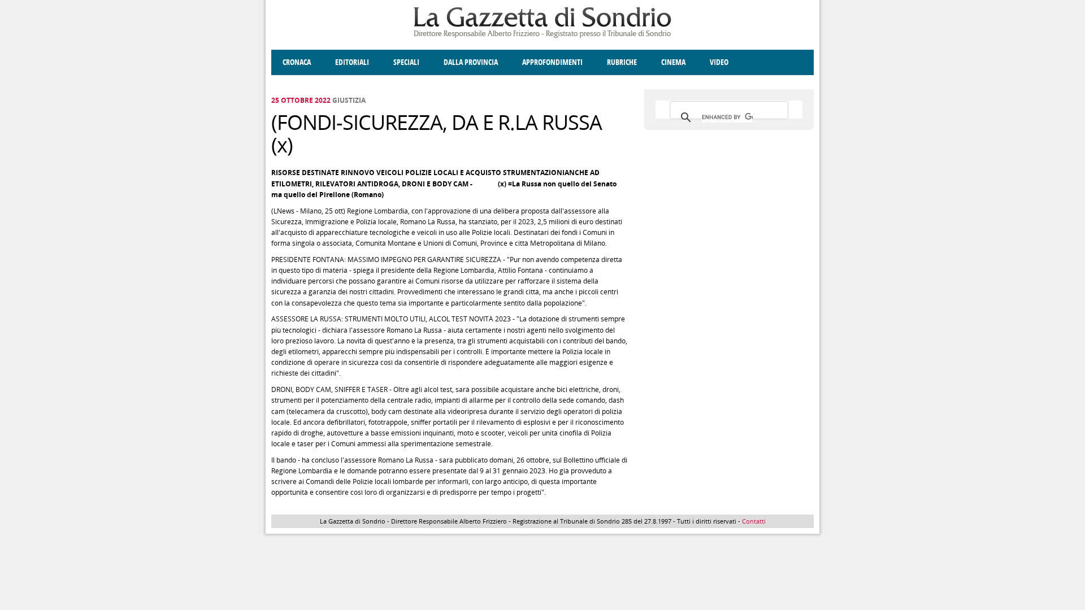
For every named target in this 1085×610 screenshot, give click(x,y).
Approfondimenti (552, 62)
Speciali (406, 62)
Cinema (673, 62)
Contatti (754, 521)
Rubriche (622, 62)
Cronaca (297, 62)
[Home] (542, 36)
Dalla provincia (471, 62)
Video (719, 62)
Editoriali (352, 62)
